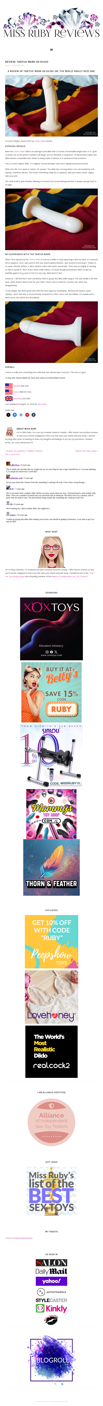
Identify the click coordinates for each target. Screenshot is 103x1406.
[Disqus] (51, 492)
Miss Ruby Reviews (51, 22)
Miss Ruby (42, 404)
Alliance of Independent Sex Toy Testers (69, 576)
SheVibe (16, 386)
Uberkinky (17, 398)
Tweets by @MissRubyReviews (19, 1238)
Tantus (16, 392)
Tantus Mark (40, 141)
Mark (20, 169)
